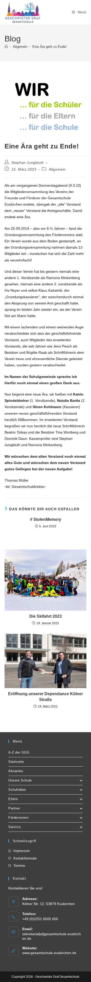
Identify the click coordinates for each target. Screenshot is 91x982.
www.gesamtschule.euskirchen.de (49, 953)
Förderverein (18, 817)
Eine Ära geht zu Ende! (49, 47)
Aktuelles (15, 771)
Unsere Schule (20, 780)
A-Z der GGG (19, 752)
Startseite (16, 762)
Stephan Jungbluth (27, 163)
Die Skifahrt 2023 (45, 616)
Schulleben (17, 790)
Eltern (13, 799)
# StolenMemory (45, 519)
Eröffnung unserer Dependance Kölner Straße (45, 696)
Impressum (21, 851)
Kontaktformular (25, 858)
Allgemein (57, 169)
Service (14, 827)
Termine (19, 866)
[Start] (6, 47)
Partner (14, 808)
